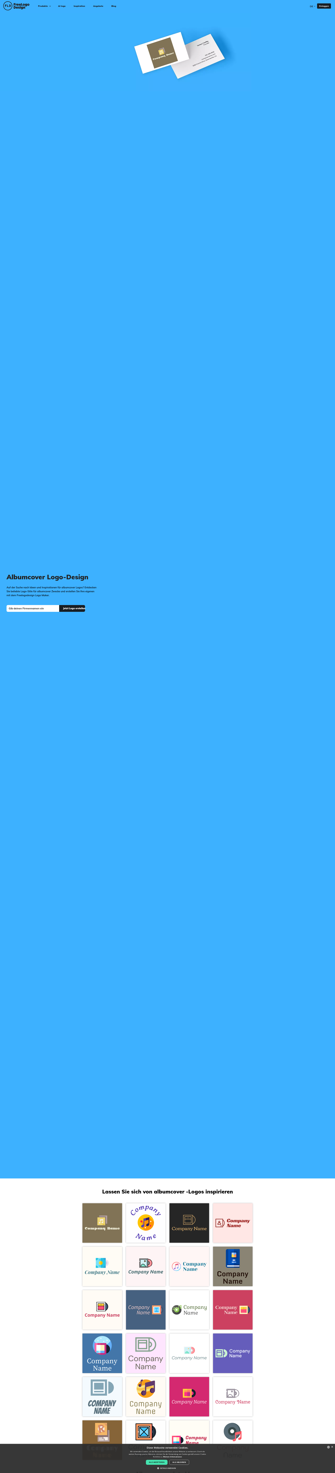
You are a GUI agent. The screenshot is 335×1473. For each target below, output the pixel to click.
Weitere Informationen (172, 1457)
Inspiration (79, 6)
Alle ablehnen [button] (179, 1462)
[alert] (167, 1458)
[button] (167, 1468)
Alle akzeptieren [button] (156, 1462)
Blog (113, 6)
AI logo (62, 6)
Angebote (98, 6)
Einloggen (324, 6)
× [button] (332, 1447)
